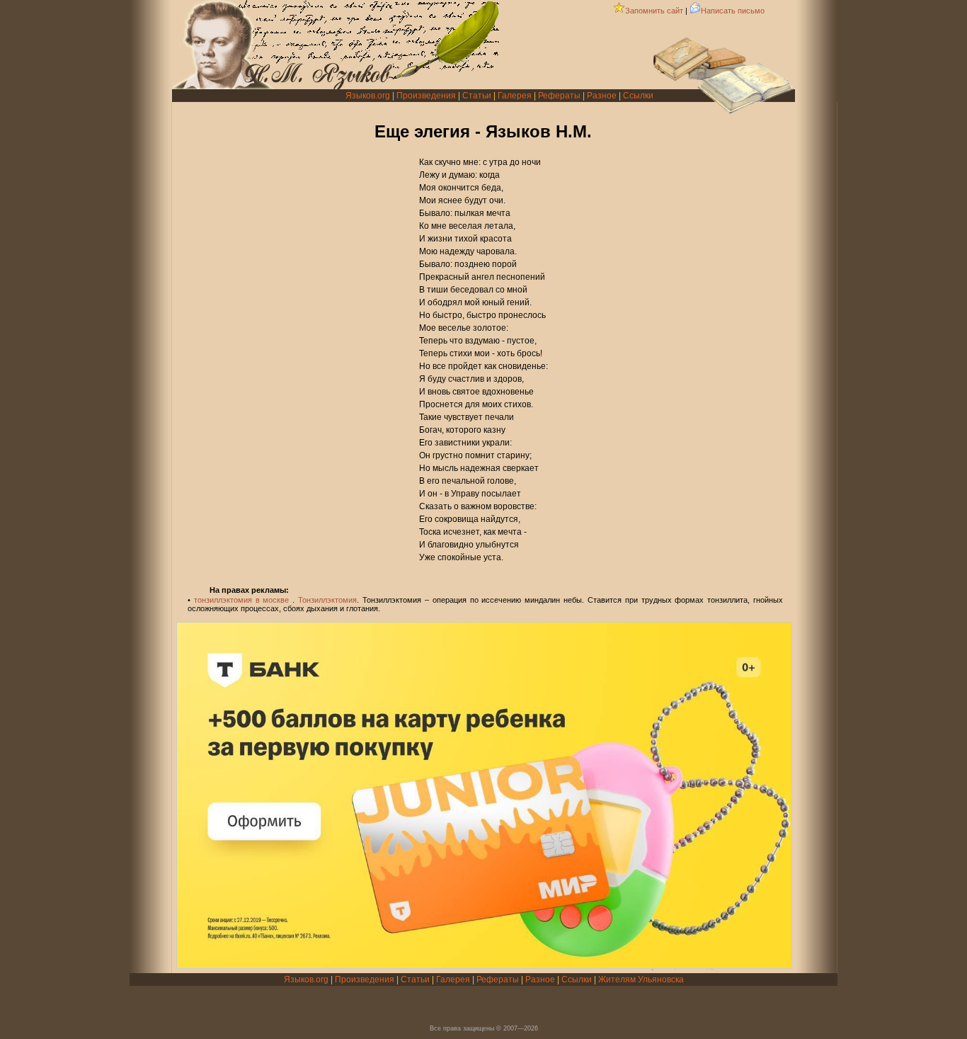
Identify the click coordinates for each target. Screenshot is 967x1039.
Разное (602, 96)
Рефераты (559, 96)
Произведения (426, 96)
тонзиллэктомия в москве (242, 600)
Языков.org (367, 96)
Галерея (515, 96)
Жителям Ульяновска (641, 979)
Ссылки (638, 96)
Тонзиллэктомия (327, 600)
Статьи (476, 96)
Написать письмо (733, 10)
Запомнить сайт (654, 10)
